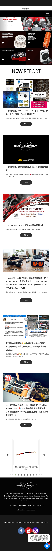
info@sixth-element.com (26, 510)
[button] (4, 20)
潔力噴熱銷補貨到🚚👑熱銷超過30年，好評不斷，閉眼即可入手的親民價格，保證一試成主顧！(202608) (27, 346)
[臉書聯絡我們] (47, 546)
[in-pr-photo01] (26, 452)
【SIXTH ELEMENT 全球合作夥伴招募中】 (25, 225)
